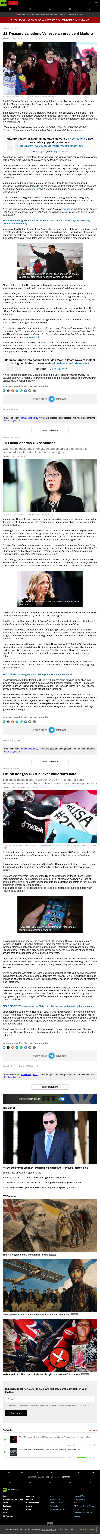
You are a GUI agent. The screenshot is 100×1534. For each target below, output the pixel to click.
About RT (78, 1503)
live (13, 3)
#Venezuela (77, 138)
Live (51, 1496)
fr (65, 1472)
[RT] (32, 1477)
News (5, 1496)
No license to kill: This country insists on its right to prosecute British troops (42, 1374)
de (52, 1472)
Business (7, 1506)
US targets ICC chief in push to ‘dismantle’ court (37, 674)
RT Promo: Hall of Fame (84, 1506)
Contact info (79, 1509)
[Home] (3, 3)
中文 (92, 1472)
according (68, 209)
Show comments (50, 430)
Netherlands (9, 740)
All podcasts (91, 1430)
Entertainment (32, 1503)
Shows (29, 1506)
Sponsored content (58, 1509)
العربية (8, 1472)
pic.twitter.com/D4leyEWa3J (70, 363)
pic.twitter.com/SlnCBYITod (65, 145)
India (5, 1513)
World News (15, 28)
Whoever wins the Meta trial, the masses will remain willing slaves (47, 1006)
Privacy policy (79, 1499)
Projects (30, 1509)
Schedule (54, 1506)
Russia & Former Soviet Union (13, 1501)
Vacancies (78, 1516)
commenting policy (29, 418)
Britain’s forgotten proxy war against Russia (25, 1254)
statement (34, 337)
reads (81, 130)
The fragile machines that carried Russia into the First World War (36, 1314)
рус (37, 1472)
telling (37, 189)
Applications (55, 1499)
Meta (21, 1066)
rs (79, 1472)
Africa (5, 1509)
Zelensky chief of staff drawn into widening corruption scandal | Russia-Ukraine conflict (51, 14)
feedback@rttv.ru (12, 420)
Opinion (29, 1499)
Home (6, 28)
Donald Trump (10, 1066)
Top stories (9, 1108)
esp (22, 1472)
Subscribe (16, 1413)
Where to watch (56, 1503)
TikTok (29, 1066)
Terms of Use (79, 1496)
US (22, 409)
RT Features (9, 1196)
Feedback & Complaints (83, 1513)
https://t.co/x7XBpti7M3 (32, 145)
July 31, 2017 (60, 151)
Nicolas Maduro (11, 409)
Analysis (30, 1496)
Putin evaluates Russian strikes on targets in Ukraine (50, 20)
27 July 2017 (60, 369)
